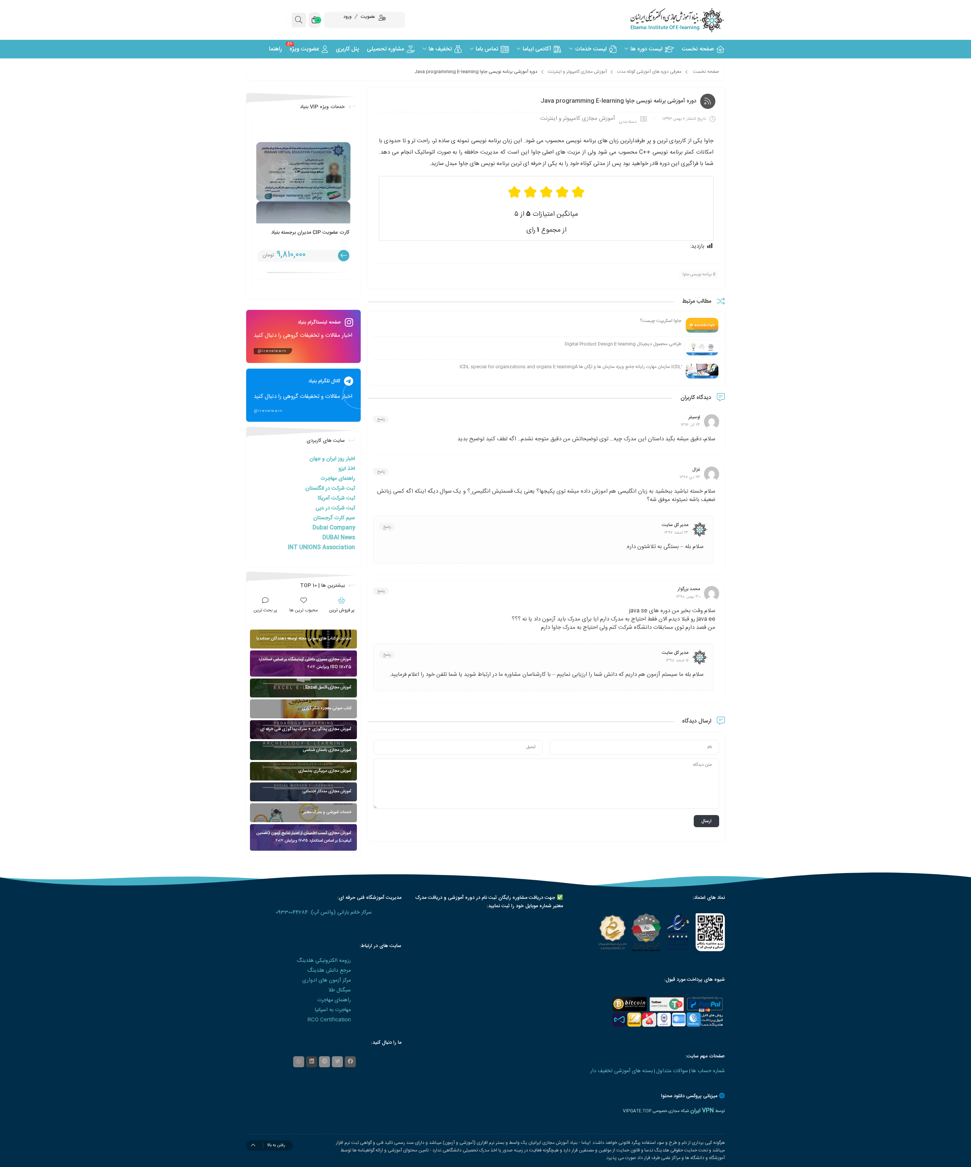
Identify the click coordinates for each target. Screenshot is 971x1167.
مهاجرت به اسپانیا (333, 1010)
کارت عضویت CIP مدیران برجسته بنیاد (310, 232)
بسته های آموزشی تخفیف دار (621, 1071)
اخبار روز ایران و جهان (332, 458)
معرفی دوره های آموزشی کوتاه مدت (649, 71)
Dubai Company (334, 527)
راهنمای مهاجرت (338, 478)
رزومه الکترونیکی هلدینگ (324, 960)
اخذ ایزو (346, 468)
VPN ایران (702, 1110)
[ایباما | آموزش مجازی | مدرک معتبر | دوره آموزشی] (667, 20)
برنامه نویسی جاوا (697, 274)
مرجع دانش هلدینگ (329, 970)
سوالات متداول (672, 1071)
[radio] (578, 192)
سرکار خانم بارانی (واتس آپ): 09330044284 (324, 912)
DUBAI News (338, 537)
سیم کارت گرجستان (334, 518)
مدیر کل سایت (675, 525)
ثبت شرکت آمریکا (336, 498)
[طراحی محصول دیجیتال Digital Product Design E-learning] (702, 348)
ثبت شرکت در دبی (335, 508)
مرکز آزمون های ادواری (326, 980)
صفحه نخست (706, 71)
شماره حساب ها (708, 1071)
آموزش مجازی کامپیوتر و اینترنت (577, 71)
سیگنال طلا (339, 990)
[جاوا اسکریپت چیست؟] (702, 325)
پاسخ (381, 419)
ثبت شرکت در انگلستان (330, 488)
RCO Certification (329, 1019)
